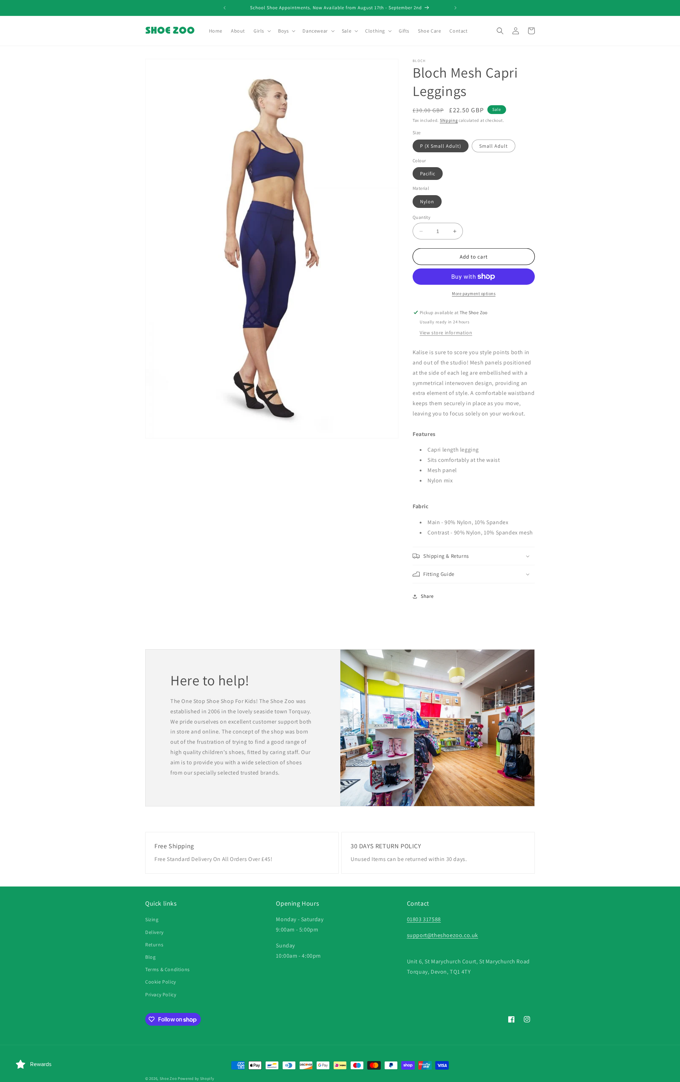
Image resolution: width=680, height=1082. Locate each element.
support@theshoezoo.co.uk (442, 935)
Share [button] (427, 596)
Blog (150, 957)
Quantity (421, 217)
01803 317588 (424, 919)
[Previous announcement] (224, 8)
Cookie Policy (160, 982)
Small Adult (493, 146)
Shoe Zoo (168, 1078)
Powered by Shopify (196, 1078)
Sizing (152, 919)
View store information (446, 332)
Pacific (427, 173)
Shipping (449, 120)
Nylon (427, 201)
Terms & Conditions (167, 969)
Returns (154, 944)
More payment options (473, 293)
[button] (261, 30)
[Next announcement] (455, 8)
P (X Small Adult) (440, 146)
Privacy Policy (160, 994)
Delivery (154, 932)
